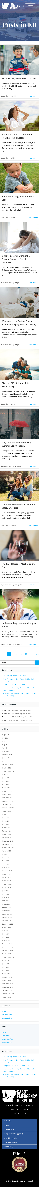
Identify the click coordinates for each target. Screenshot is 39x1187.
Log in (4, 1032)
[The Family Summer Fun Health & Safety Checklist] (19, 486)
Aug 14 (13, 96)
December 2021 (7, 914)
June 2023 (5, 858)
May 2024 (5, 821)
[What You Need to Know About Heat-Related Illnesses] (19, 116)
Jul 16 (13, 217)
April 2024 (5, 824)
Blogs (4, 1011)
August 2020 (6, 960)
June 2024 (5, 818)
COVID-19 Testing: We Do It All (20, 710)
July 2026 (5, 738)
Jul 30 (13, 158)
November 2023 (7, 841)
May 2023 (5, 861)
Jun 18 (13, 404)
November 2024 (7, 801)
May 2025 (5, 781)
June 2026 (5, 741)
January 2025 (6, 794)
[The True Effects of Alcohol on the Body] (19, 545)
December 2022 (7, 877)
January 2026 (6, 758)
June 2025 (5, 778)
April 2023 (5, 864)
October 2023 (7, 844)
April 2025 (5, 784)
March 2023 (6, 867)
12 (26, 654)
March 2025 (6, 788)
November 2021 (7, 917)
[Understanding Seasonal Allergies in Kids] (19, 604)
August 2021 (6, 927)
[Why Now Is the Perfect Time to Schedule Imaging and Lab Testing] (19, 302)
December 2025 (7, 761)
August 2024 (6, 811)
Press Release (7, 1015)
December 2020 (7, 947)
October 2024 (7, 804)
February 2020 (7, 977)
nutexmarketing (8, 283)
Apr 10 (19, 644)
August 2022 (6, 887)
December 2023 (7, 838)
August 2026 (6, 735)
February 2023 (7, 871)
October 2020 (7, 954)
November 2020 (7, 951)
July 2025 (5, 774)
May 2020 (5, 967)
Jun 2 (19, 466)
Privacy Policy (8, 1147)
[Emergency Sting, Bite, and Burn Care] (19, 178)
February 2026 (7, 755)
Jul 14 (19, 283)
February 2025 (7, 791)
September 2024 (8, 808)
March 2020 (6, 974)
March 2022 (6, 904)
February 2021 (7, 944)
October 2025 (7, 768)
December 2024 (7, 798)
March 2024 (6, 828)
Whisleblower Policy (10, 1138)
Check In (7, 1125)
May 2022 (5, 897)
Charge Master (9, 1129)
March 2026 (6, 751)
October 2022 (7, 881)
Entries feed (6, 1036)
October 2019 (7, 990)
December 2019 (7, 984)
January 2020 (6, 980)
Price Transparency (10, 1142)
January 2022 (6, 911)
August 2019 (6, 997)
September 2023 (8, 848)
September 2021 (8, 924)
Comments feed (7, 1039)
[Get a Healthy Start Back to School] (19, 60)
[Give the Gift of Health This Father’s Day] (19, 364)
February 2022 (7, 907)
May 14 (13, 525)
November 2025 (7, 765)
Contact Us (7, 1121)
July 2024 (5, 814)
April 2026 (5, 748)
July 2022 (5, 891)
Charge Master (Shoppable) (13, 1134)
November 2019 (7, 987)
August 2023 (6, 851)
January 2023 (6, 874)
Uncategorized (7, 1018)
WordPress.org (7, 1042)
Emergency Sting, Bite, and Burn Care (16, 684)
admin (5, 96)
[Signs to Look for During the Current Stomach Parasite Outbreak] (19, 237)
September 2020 (8, 957)
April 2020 (5, 970)
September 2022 (8, 884)
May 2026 (5, 745)
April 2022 (5, 901)
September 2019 (8, 994)
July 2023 (5, 854)
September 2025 (8, 771)
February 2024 (7, 831)
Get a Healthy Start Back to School (14, 676)
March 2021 (6, 941)
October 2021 (7, 921)
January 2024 (6, 834)
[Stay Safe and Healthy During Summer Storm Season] (19, 424)
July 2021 (5, 931)
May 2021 (5, 937)
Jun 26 (19, 345)
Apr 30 (19, 585)
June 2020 (5, 964)
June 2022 (5, 894)
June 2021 (5, 934)
